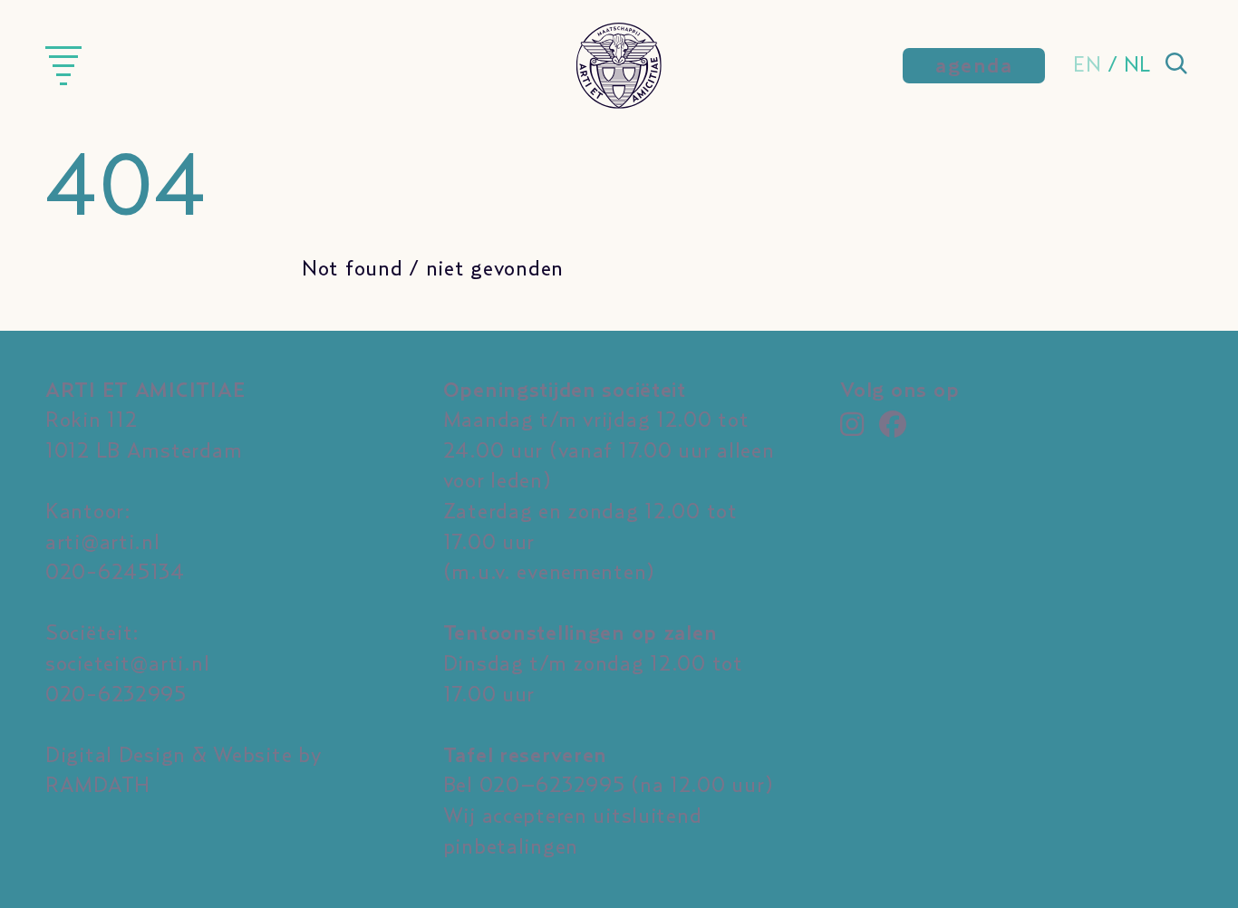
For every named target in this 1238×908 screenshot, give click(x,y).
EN (1087, 65)
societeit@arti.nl (127, 664)
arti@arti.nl (102, 543)
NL (1137, 65)
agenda (973, 66)
